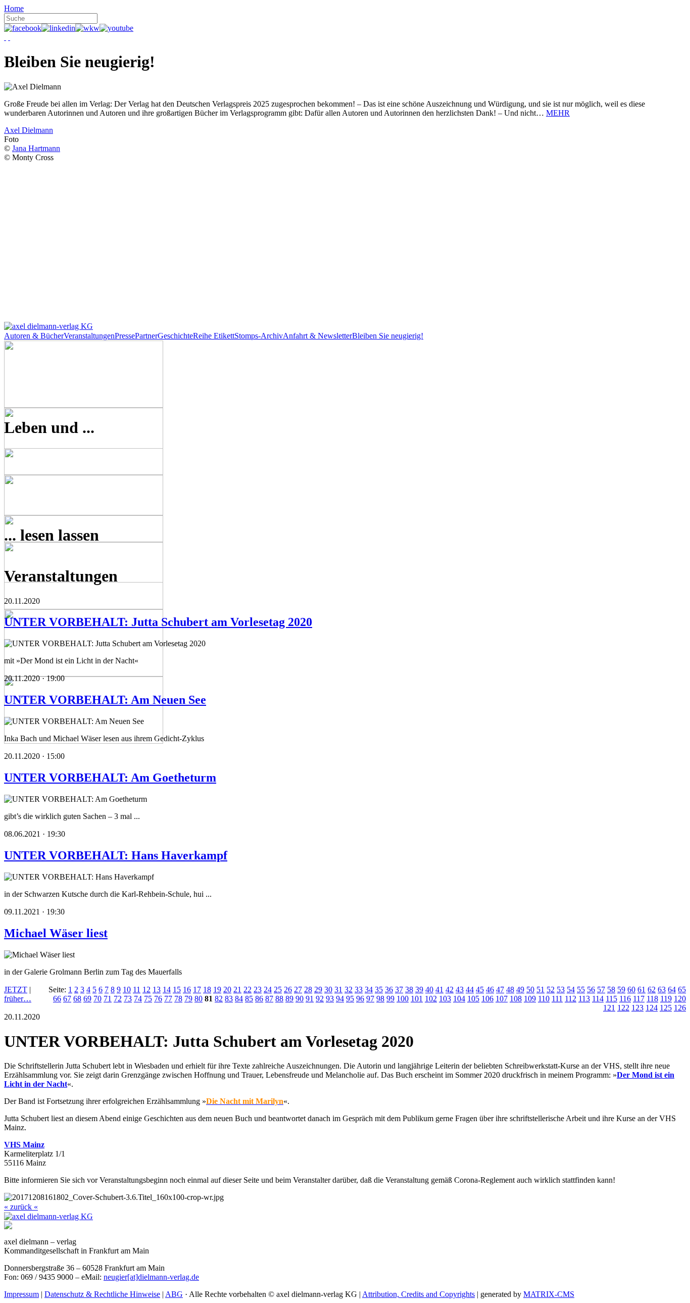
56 (591, 989)
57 (601, 989)
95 (350, 998)
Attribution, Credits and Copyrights (418, 1294)
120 (680, 998)
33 (359, 989)
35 (379, 989)
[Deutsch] (5, 37)
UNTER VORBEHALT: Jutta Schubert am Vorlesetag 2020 (158, 622)
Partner (146, 335)
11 (136, 989)
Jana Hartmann (36, 148)
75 (148, 998)
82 (219, 998)
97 (370, 998)
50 (530, 989)
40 (429, 989)
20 (227, 989)
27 (298, 989)
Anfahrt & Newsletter (317, 335)
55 (581, 989)
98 (380, 998)
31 (338, 989)
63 (662, 989)
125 (666, 1007)
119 (666, 998)
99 (390, 998)
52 (551, 989)
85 (249, 998)
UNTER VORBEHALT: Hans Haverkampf (115, 855)
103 (445, 998)
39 (419, 989)
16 (187, 989)
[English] (9, 37)
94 (340, 998)
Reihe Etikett (213, 335)
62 (652, 989)
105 (473, 998)
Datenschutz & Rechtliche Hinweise (102, 1294)
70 (97, 998)
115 (611, 998)
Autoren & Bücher (34, 335)
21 (237, 989)
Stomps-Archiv (258, 335)
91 (310, 998)
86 (259, 998)
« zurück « (21, 1206)
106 (487, 998)
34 (369, 989)
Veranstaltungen (89, 335)
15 (177, 989)
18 (207, 989)
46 (490, 989)
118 (652, 998)
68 (77, 998)
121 (609, 1007)
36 (389, 989)
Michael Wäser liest (56, 933)
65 (682, 989)
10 (127, 989)
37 (399, 989)
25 (278, 989)
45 (480, 989)
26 (288, 989)
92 (320, 998)
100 (403, 998)
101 (417, 998)
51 (540, 989)
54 (571, 989)
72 (118, 998)
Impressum (21, 1294)
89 (289, 998)
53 (561, 989)
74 (138, 998)
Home (14, 8)
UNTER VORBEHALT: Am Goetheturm (110, 777)
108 (516, 998)
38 (409, 989)
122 (623, 1007)
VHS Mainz (24, 1144)
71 (108, 998)
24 (268, 989)
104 (459, 998)
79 (188, 998)
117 (639, 998)
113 (584, 998)
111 (557, 998)
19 (217, 989)
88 (279, 998)
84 (239, 998)
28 (308, 989)
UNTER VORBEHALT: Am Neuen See (105, 699)
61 (641, 989)
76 (158, 998)
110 (544, 998)
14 (167, 989)
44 (470, 989)
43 (460, 989)
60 (631, 989)
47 (500, 989)
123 (637, 1007)
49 (520, 989)
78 (178, 998)
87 (269, 998)
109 (530, 998)
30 (328, 989)
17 (197, 989)
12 (146, 989)
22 (247, 989)
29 (318, 989)
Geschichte (175, 335)
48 (510, 989)
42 (450, 989)
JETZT (15, 989)
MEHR (558, 113)
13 (157, 989)
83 (229, 998)
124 (652, 1007)
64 (672, 989)
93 (330, 998)
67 (67, 998)
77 (168, 998)
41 (439, 989)
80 (198, 998)
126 (680, 1007)
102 (431, 998)
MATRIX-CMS (548, 1294)
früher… (17, 998)
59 (621, 989)
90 (299, 998)
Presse (125, 335)
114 (598, 998)
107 (502, 998)
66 (57, 998)
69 (87, 998)
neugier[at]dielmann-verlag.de (151, 1277)
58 (611, 989)
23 (258, 989)
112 (570, 998)
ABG (174, 1294)
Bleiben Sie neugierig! (387, 335)
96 (360, 998)
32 (348, 989)
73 (128, 998)
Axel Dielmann (28, 130)
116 (625, 998)
